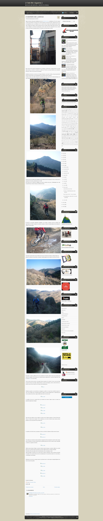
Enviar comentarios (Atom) (35, 513)
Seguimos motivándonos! (70, 73)
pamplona (71, 130)
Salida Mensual (70, 135)
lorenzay (30, 492)
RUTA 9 (71, 88)
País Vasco (66, 130)
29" (65, 109)
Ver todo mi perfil (70, 374)
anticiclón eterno (45, 21)
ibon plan (69, 123)
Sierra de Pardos (64, 139)
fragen (67, 122)
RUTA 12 (66, 89)
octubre (65, 171)
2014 (64, 161)
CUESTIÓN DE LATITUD (35, 17)
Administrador (70, 372)
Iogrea (63, 317)
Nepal (76, 127)
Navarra (72, 127)
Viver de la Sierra (75, 143)
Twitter (65, 12)
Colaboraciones (64, 118)
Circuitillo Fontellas (72, 117)
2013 (64, 163)
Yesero (69, 144)
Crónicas (69, 118)
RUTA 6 (63, 88)
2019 (64, 153)
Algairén (63, 110)
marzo (65, 185)
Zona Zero (76, 144)
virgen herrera (70, 143)
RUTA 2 (66, 87)
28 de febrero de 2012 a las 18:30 (38, 492)
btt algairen (74, 113)
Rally (73, 131)
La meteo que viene (65, 321)
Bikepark (69, 113)
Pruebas (69, 131)
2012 (64, 165)
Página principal (30, 13)
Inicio (44, 487)
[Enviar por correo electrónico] (26, 484)
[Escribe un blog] (27, 484)
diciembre (65, 167)
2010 (64, 204)
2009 (64, 206)
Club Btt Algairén (33, 2)
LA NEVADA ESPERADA (70, 64)
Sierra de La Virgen (73, 138)
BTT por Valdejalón (69, 48)
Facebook (72, 12)
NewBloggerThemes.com (59, 517)
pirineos (64, 131)
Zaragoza (72, 144)
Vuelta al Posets (65, 144)
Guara (70, 122)
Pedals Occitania (75, 130)
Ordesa (63, 130)
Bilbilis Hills (63, 310)
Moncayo (63, 127)
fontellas (64, 122)
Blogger (60, 516)
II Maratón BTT (73, 123)
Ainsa (68, 109)
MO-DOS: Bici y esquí (65, 325)
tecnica (68, 140)
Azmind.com (45, 517)
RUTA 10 (74, 88)
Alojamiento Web (67, 397)
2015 (64, 159)
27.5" (62, 109)
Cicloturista (63, 117)
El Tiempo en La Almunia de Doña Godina (69, 102)
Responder (31, 496)
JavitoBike (63, 319)
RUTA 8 (68, 88)
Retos (76, 131)
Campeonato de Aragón (69, 114)
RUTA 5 (74, 87)
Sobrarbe (64, 140)
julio (64, 177)
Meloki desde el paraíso (66, 323)
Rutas (35, 482)
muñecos (68, 127)
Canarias (31, 482)
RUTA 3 (68, 87)
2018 (64, 155)
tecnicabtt (72, 140)
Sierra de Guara (65, 138)
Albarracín (75, 109)
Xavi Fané (63, 332)
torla (75, 140)
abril (64, 183)
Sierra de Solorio (69, 139)
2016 (64, 157)
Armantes (63, 112)
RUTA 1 (63, 87)
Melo (30, 378)
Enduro (72, 121)
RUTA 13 (69, 89)
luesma (75, 126)
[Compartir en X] (28, 484)
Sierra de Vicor (75, 139)
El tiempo (65, 100)
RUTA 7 (66, 88)
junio (64, 179)
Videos (76, 142)
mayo (65, 181)
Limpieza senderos (70, 126)
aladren (71, 109)
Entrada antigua (57, 487)
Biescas (66, 113)
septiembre (66, 173)
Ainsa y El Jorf (64, 308)
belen (62, 113)
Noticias (70, 128)
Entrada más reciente (29, 487)
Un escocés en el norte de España (67, 330)
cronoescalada (75, 118)
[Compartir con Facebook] (29, 484)
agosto (65, 175)
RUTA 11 (63, 89)
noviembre (65, 169)
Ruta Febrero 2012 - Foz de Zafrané (70, 194)
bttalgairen (63, 114)
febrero (65, 187)
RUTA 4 (71, 87)
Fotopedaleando (64, 315)
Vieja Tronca (65, 143)
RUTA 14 (73, 89)
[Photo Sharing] (42, 386)
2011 (63, 202)
